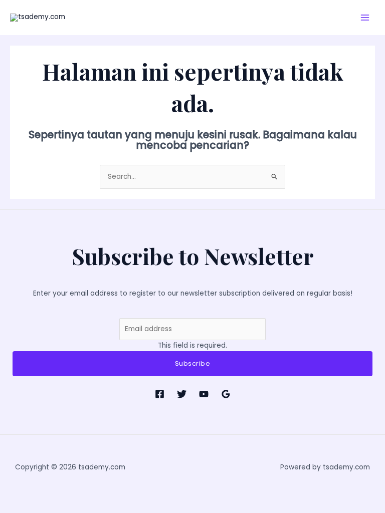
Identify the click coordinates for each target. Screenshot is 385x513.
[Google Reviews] (226, 394)
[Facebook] (159, 394)
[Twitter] (181, 394)
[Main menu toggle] (365, 17)
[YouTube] (204, 394)
